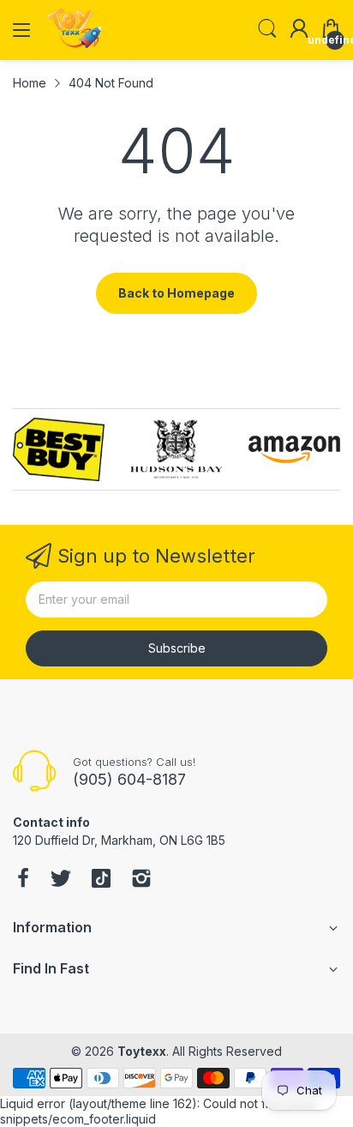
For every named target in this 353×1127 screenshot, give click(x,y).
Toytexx (141, 1051)
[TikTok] (101, 880)
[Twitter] (61, 880)
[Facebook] (23, 880)
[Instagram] (141, 880)
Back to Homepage (176, 293)
